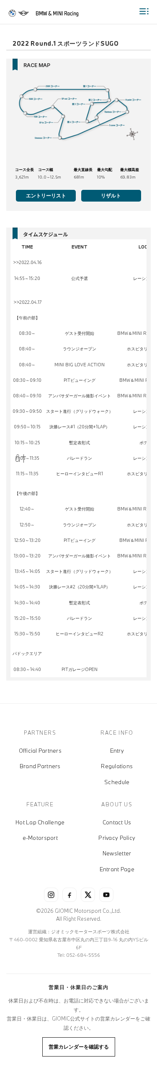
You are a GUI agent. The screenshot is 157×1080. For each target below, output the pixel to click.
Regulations (117, 766)
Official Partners (40, 750)
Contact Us (117, 822)
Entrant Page (117, 869)
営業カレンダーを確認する (79, 1046)
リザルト (111, 195)
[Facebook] (69, 895)
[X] (88, 895)
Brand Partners (40, 766)
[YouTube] (106, 895)
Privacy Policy (116, 838)
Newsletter (117, 853)
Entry (117, 750)
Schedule (116, 782)
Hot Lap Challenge (39, 822)
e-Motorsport (40, 838)
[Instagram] (51, 895)
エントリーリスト (46, 195)
